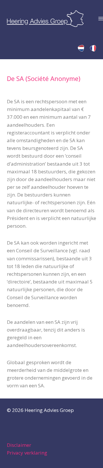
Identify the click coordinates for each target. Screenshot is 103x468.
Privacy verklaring (27, 452)
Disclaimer (19, 445)
